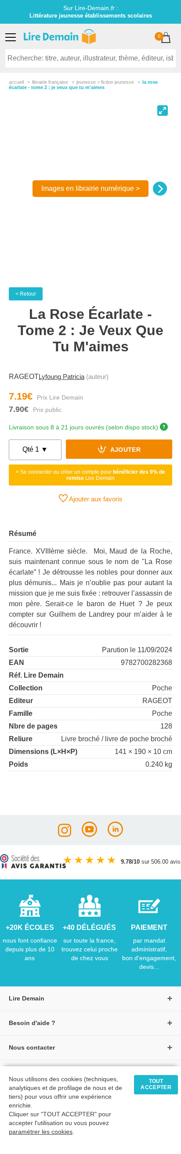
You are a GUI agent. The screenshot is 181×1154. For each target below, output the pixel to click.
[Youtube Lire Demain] (89, 834)
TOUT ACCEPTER (156, 1084)
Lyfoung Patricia (61, 376)
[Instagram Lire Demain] (64, 834)
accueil (16, 82)
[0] (165, 38)
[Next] (160, 189)
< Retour (25, 294)
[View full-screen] (162, 110)
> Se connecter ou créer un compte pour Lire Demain (90, 475)
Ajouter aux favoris (95, 499)
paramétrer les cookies (40, 1132)
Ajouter (125, 450)
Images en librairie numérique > (90, 188)
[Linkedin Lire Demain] (115, 834)
